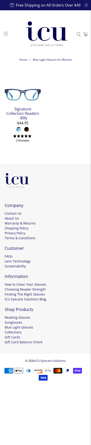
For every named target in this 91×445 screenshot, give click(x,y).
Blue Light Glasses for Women (52, 59)
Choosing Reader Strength (25, 289)
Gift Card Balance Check (23, 342)
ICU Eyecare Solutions (50, 361)
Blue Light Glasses (19, 327)
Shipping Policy (16, 228)
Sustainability (15, 266)
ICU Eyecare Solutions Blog (25, 299)
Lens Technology (18, 261)
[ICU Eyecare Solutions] (45, 34)
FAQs (9, 256)
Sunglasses (13, 322)
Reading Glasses (17, 317)
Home (23, 59)
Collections (13, 332)
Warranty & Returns (20, 223)
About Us (12, 218)
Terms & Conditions (20, 238)
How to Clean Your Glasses (25, 284)
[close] (86, 5)
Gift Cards (12, 337)
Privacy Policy (15, 233)
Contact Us (13, 213)
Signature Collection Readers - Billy (22, 113)
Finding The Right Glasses (25, 294)
